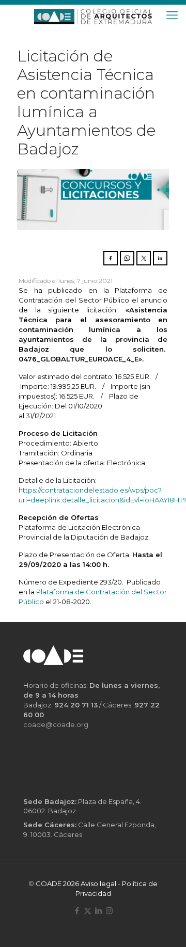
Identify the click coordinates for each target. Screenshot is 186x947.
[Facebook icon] (77, 911)
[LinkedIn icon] (98, 911)
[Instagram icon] (109, 911)
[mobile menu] (172, 15)
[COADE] (93, 15)
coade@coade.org (55, 724)
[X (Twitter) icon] (87, 911)
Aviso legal (98, 883)
